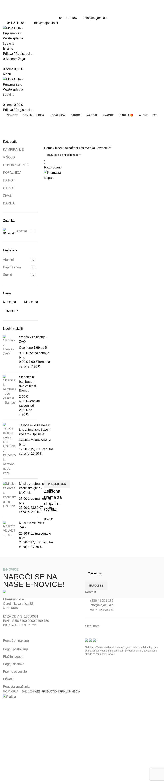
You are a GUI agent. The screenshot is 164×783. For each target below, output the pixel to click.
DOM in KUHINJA (16, 165)
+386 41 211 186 (101, 600)
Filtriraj (12, 310)
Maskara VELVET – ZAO (33, 525)
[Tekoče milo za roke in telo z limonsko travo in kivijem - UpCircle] (9, 449)
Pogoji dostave (13, 664)
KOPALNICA (12, 172)
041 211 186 (68, 18)
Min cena (9, 302)
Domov (49, 148)
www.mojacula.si (102, 609)
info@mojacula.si (96, 18)
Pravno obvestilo (15, 671)
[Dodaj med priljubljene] (60, 475)
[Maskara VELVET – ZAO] (9, 535)
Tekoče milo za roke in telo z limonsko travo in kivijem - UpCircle (35, 429)
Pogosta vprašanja (16, 686)
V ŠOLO (9, 157)
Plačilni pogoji (13, 656)
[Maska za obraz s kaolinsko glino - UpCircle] (9, 498)
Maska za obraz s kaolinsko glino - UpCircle (31, 488)
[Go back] (8, 123)
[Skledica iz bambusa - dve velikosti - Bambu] (9, 396)
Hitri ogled (49, 475)
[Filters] (5, 704)
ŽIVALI (8, 195)
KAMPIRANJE (13, 149)
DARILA (9, 203)
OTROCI (9, 188)
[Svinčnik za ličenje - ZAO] (9, 352)
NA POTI (9, 180)
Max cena (31, 302)
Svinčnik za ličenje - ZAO (33, 339)
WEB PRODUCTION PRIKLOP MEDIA (57, 691)
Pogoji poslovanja (16, 649)
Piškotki (8, 679)
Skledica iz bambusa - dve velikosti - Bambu (28, 383)
